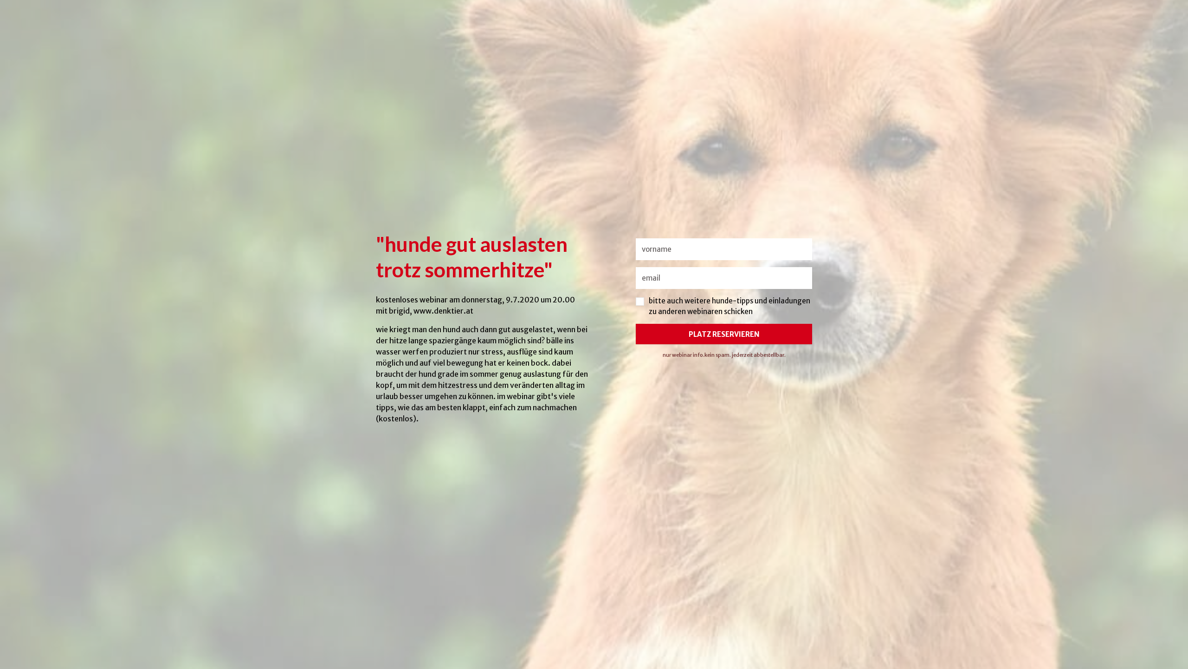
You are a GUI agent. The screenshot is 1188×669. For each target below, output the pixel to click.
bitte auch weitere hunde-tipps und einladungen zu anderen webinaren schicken (729, 306)
